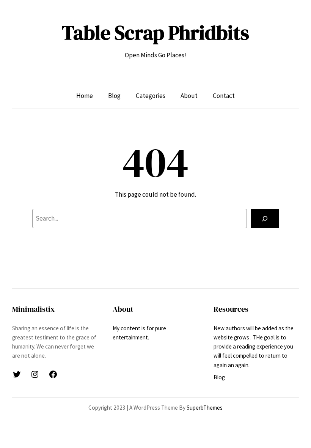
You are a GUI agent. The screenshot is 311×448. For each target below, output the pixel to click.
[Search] (265, 218)
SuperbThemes (205, 407)
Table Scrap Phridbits (155, 32)
